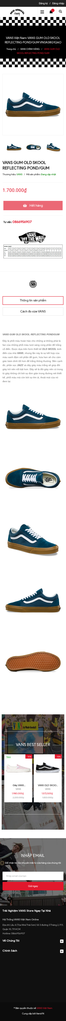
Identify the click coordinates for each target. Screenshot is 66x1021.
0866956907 (22, 222)
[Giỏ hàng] (51, 12)
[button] (33, 959)
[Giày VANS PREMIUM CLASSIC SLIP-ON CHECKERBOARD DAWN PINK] (18, 767)
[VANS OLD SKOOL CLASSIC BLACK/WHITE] (48, 767)
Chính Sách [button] (10, 950)
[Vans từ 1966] (33, 283)
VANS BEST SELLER (33, 744)
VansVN (40, 1013)
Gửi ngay (33, 886)
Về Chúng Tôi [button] (11, 940)
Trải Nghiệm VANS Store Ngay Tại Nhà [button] (27, 910)
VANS (18, 789)
